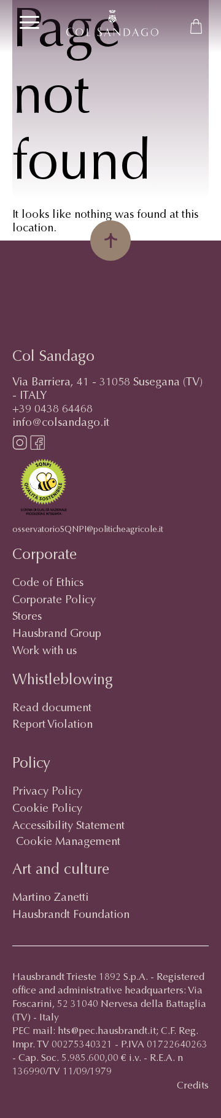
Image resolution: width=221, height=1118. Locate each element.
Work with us (44, 651)
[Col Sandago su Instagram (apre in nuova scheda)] (19, 447)
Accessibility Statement (68, 826)
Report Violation (52, 725)
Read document (51, 708)
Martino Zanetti (50, 898)
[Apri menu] (29, 22)
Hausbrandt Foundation (71, 915)
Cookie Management (68, 842)
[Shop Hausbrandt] (196, 26)
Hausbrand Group (56, 634)
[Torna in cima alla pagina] (110, 240)
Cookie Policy (47, 809)
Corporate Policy (54, 600)
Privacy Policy (47, 792)
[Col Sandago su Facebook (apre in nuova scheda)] (37, 447)
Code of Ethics (47, 583)
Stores (27, 617)
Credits (193, 1086)
